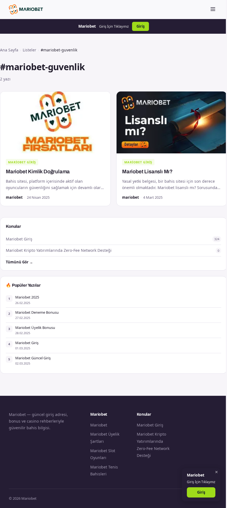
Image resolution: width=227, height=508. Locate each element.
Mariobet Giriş (22, 162)
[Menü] (213, 9)
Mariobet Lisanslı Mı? (147, 171)
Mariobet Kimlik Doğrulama (38, 171)
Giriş (140, 26)
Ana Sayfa (9, 50)
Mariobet (98, 425)
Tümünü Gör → (19, 262)
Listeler (29, 50)
